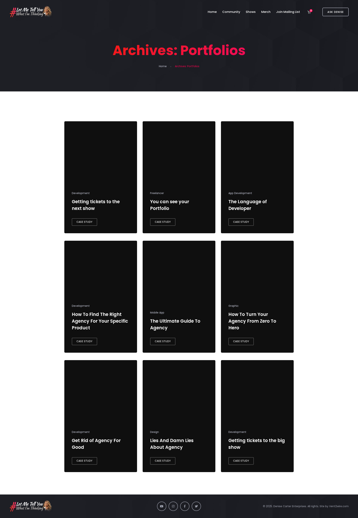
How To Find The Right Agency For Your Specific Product (100, 321)
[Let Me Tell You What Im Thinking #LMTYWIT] (31, 12)
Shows (251, 12)
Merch (266, 12)
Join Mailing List (288, 12)
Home (212, 12)
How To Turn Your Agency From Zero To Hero (252, 321)
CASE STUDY (84, 222)
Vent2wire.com (339, 506)
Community (231, 12)
